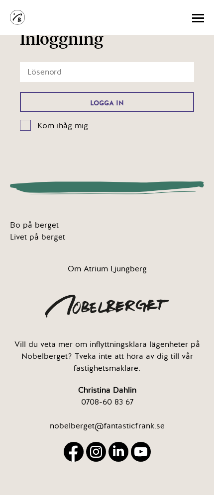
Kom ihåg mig (62, 125)
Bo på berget (34, 225)
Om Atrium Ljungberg (107, 268)
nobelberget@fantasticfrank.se (107, 425)
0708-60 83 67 (107, 402)
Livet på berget (37, 237)
